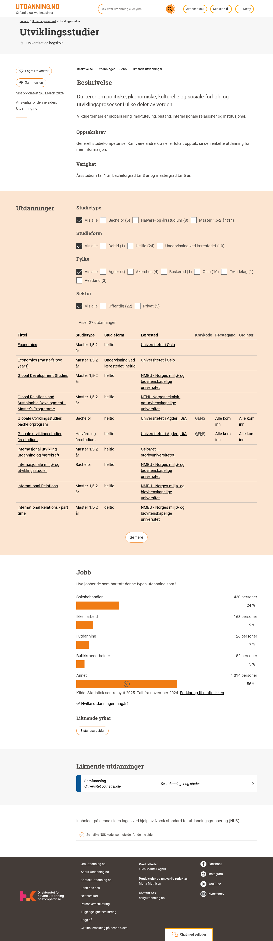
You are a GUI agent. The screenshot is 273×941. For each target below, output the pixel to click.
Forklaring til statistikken (202, 692)
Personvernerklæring (95, 904)
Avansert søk (195, 9)
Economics (27, 344)
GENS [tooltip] (200, 418)
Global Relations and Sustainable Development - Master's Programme (42, 402)
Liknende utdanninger (147, 69)
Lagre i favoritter (36, 71)
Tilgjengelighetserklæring (98, 912)
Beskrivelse (85, 69)
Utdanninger (106, 69)
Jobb (123, 69)
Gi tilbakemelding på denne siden (104, 928)
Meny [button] (247, 9)
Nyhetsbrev (216, 894)
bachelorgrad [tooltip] (124, 175)
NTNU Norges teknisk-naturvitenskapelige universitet (160, 402)
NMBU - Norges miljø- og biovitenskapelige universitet (162, 381)
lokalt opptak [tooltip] (185, 143)
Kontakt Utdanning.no (96, 880)
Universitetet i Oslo (158, 344)
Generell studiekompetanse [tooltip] (101, 143)
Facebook (215, 864)
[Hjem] (54, 6)
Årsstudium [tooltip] (86, 175)
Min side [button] (219, 9)
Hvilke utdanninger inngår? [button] (105, 703)
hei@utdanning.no (152, 898)
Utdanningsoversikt (44, 21)
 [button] (136, 857)
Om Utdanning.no (93, 864)
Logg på (86, 920)
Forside (24, 21)
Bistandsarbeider (92, 731)
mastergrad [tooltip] (166, 175)
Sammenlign (34, 82)
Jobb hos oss (90, 888)
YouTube (214, 884)
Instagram (215, 874)
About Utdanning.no (95, 872)
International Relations (38, 486)
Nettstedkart (89, 896)
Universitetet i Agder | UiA (164, 418)
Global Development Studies (43, 375)
